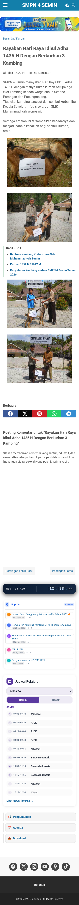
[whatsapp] (54, 413)
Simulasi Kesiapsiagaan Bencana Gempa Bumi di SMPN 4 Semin (42, 637)
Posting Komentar (39, 72)
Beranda (39, 884)
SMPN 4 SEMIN (39, 5)
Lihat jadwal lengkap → (19, 800)
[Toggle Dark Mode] (67, 5)
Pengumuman (22, 816)
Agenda (18, 827)
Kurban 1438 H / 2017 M (25, 264)
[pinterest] (39, 413)
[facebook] (10, 413)
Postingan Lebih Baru (19, 571)
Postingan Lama (62, 571)
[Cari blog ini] (73, 5)
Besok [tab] (56, 699)
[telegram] (68, 413)
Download (19, 838)
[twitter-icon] (24, 867)
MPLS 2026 (17, 649)
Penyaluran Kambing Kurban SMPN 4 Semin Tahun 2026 (41, 624)
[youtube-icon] (45, 867)
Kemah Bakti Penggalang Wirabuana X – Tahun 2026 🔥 (41, 613)
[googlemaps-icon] (55, 867)
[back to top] (71, 896)
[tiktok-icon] (66, 867)
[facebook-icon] (13, 867)
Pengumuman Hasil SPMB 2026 (28, 660)
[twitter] (25, 413)
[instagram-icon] (34, 867)
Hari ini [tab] (23, 699)
